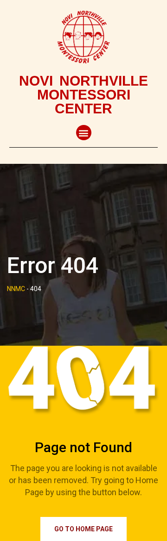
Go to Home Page (83, 529)
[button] (83, 132)
